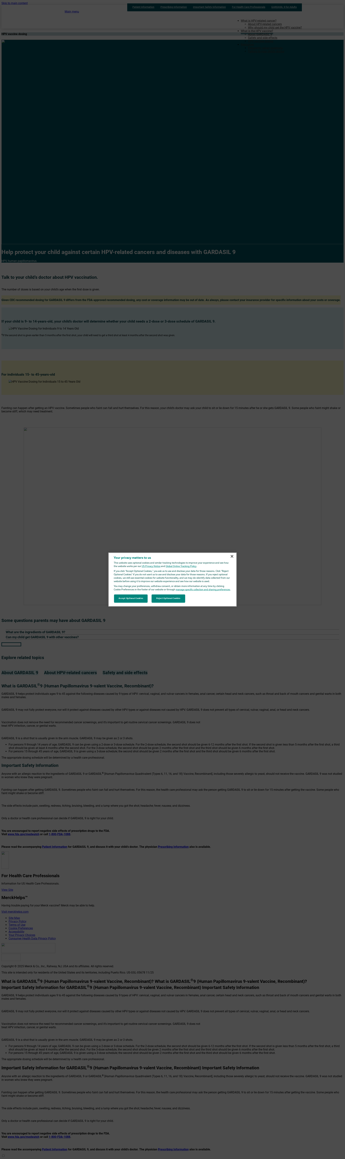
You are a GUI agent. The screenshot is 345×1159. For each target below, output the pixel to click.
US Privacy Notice (151, 566)
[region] (172, 579)
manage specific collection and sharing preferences (203, 590)
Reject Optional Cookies (168, 598)
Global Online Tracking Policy (181, 566)
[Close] (232, 556)
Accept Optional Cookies (131, 598)
